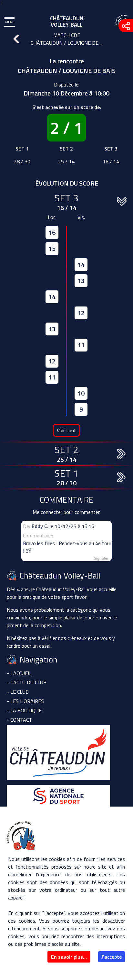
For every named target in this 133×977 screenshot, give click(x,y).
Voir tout (66, 430)
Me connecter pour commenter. (66, 512)
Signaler (101, 558)
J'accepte (111, 957)
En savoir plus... (69, 957)
